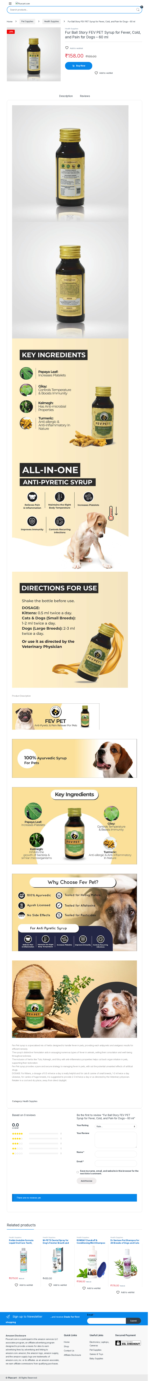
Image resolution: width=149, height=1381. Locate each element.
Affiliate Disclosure (72, 1355)
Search (138, 9)
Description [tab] (66, 96)
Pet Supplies (27, 21)
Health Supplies (51, 21)
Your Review (83, 1133)
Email (80, 1161)
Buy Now (80, 65)
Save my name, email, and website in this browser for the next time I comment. (109, 1172)
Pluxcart (12, 1377)
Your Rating (82, 1125)
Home (9, 21)
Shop (66, 1346)
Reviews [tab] (85, 96)
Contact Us (69, 1350)
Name (80, 1152)
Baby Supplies (96, 1358)
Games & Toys (96, 1354)
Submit (133, 1320)
